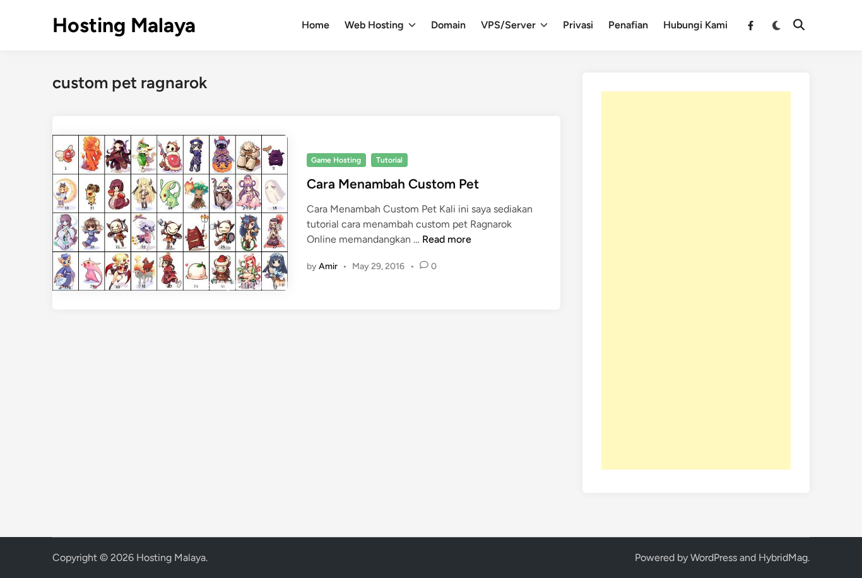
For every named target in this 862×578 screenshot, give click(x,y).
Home (315, 25)
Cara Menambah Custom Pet (393, 184)
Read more (446, 239)
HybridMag (783, 558)
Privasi (578, 25)
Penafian (628, 25)
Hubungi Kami (695, 25)
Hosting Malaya (124, 25)
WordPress (713, 558)
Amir (328, 266)
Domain (448, 25)
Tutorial (389, 160)
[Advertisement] (696, 280)
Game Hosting (336, 160)
